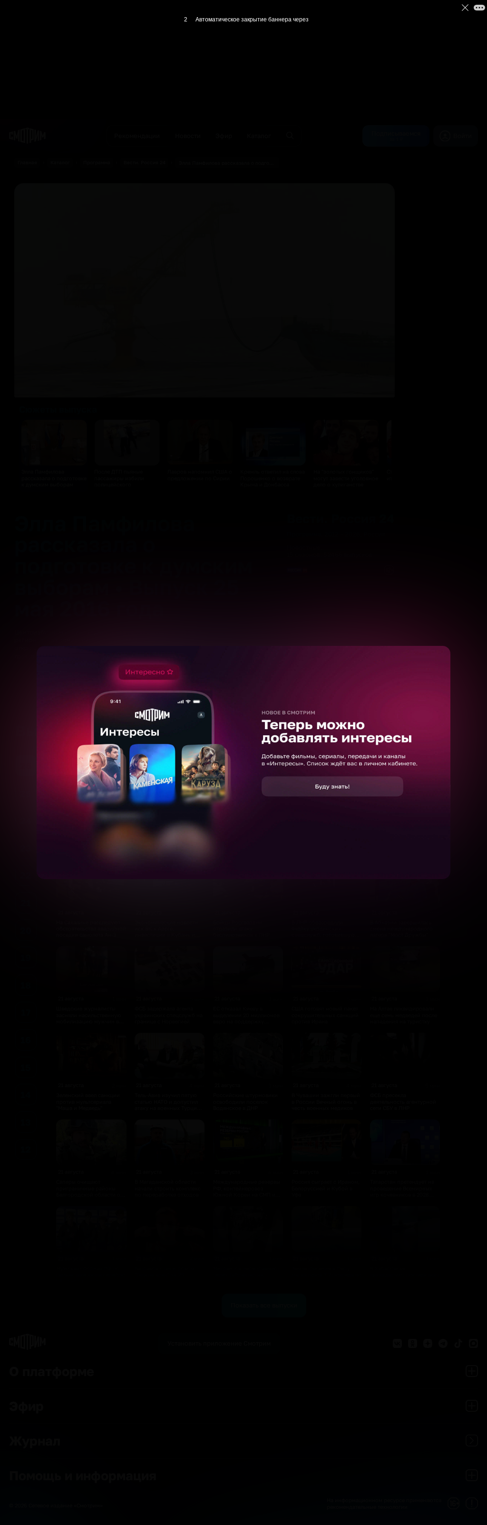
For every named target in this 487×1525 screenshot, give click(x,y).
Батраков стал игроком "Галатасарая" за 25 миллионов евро (165, 1274)
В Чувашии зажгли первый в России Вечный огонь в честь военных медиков (326, 1101)
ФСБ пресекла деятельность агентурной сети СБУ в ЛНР (403, 1101)
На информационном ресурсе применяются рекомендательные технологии (384, 1503)
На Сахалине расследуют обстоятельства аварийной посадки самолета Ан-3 (91, 928)
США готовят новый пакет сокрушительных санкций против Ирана (325, 1014)
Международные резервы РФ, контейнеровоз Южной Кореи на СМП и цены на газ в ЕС (246, 1191)
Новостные (304, 547)
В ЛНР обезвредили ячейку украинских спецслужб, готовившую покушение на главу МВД (324, 931)
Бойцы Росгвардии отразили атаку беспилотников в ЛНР (241, 928)
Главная (27, 162)
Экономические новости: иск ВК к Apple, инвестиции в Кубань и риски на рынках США (167, 931)
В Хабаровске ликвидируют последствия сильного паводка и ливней (404, 1277)
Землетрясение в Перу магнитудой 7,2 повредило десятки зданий (326, 1274)
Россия (374, 534)
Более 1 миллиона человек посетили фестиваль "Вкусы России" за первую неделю (90, 845)
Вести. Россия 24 (145, 162)
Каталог (60, 162)
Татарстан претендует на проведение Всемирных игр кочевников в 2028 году (402, 1191)
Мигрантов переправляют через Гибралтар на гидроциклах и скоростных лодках (246, 1277)
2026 (91, 759)
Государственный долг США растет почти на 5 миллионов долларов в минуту (243, 845)
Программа (96, 162)
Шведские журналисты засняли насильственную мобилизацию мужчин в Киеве (88, 1017)
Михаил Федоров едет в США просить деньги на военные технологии (165, 842)
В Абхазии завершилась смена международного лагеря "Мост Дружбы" (401, 928)
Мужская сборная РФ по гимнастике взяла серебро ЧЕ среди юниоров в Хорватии (90, 1277)
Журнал (34, 1440)
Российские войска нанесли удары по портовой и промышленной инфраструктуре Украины (325, 848)
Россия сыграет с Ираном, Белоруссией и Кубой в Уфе (326, 1188)
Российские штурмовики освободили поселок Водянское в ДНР (245, 1101)
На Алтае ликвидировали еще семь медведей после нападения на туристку (403, 1014)
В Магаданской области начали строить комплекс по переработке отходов (168, 1188)
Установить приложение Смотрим (219, 1343)
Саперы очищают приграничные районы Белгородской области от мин (89, 1191)
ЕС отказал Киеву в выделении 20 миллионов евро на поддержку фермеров (246, 1017)
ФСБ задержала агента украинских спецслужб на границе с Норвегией (169, 1014)
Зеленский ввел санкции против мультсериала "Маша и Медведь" (88, 1101)
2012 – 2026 (342, 534)
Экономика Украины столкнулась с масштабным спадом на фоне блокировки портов (403, 845)
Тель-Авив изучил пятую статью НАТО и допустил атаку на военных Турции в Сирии (170, 1104)
